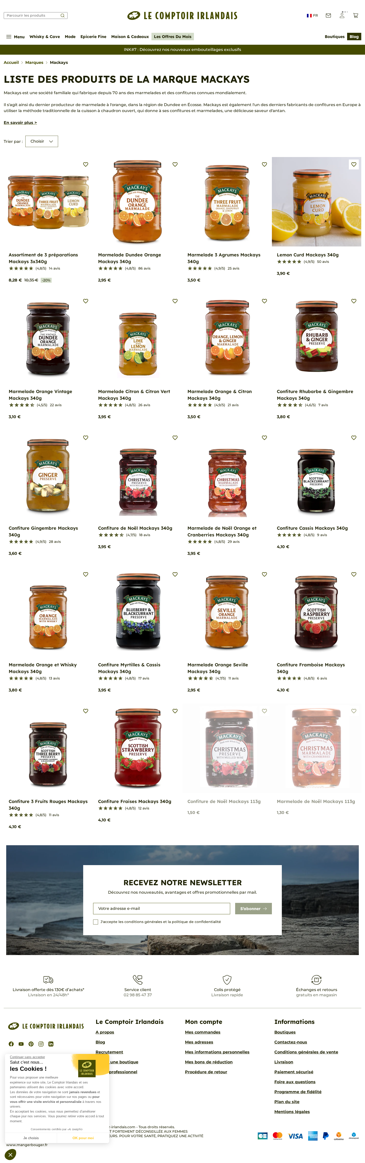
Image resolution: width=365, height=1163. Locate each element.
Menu (19, 36)
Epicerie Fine (93, 36)
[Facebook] (11, 1044)
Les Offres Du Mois (172, 36)
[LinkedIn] (51, 1044)
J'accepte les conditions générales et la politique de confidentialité (161, 922)
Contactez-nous (290, 1042)
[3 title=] (21, 268)
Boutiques (335, 36)
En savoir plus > (20, 122)
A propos (105, 1032)
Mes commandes (202, 1032)
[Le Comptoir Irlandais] (182, 15)
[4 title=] (26, 268)
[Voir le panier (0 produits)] (355, 15)
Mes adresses (199, 1042)
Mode (70, 36)
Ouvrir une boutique (117, 1062)
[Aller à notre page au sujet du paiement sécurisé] (308, 1135)
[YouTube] (21, 1044)
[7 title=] (25, 405)
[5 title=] (31, 268)
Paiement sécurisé (293, 1072)
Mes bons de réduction (209, 1062)
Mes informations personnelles (217, 1052)
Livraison (283, 1062)
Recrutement (109, 1052)
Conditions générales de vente (306, 1052)
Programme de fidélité (298, 1091)
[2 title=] (16, 268)
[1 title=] (11, 268)
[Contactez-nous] (328, 15)
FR (315, 15)
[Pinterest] (31, 1044)
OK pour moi (83, 1138)
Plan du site (286, 1101)
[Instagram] (41, 1044)
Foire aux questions (295, 1082)
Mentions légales (292, 1111)
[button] (10, 1155)
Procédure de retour (206, 1072)
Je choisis (31, 1138)
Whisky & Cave (45, 36)
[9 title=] (30, 405)
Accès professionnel (116, 1072)
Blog (354, 36)
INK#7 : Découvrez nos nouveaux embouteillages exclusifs (182, 49)
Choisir (37, 141)
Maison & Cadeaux (130, 36)
